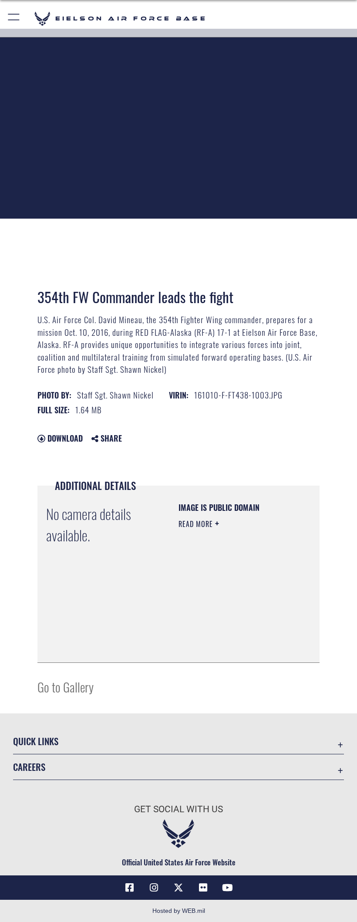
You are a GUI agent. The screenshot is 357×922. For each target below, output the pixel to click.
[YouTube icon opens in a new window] (227, 887)
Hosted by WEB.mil (178, 910)
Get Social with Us (178, 809)
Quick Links (35, 741)
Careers (29, 766)
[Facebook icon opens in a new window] (129, 887)
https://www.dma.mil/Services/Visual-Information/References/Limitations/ (231, 634)
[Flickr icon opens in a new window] (202, 887)
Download (64, 438)
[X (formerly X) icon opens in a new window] (178, 887)
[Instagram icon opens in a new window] (154, 887)
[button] (14, 18)
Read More (196, 524)
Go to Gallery (65, 686)
